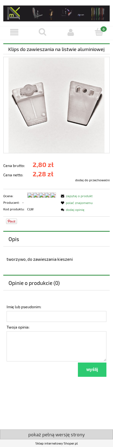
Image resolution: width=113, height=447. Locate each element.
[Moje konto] (70, 32)
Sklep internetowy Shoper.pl (56, 443)
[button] (14, 32)
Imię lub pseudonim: (24, 306)
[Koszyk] (99, 32)
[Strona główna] (56, 12)
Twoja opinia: (18, 327)
